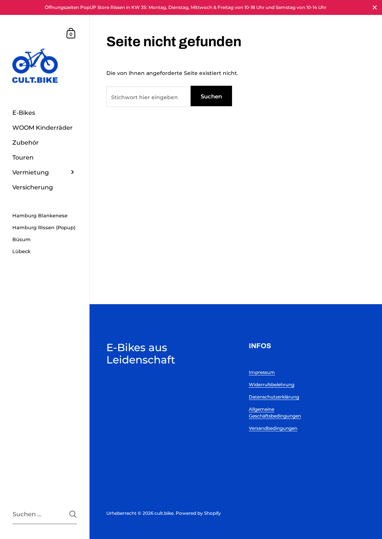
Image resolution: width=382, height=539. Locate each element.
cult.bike (163, 513)
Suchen (211, 96)
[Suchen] (73, 514)
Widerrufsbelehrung (271, 384)
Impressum (262, 372)
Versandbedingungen (273, 428)
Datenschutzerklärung (274, 397)
